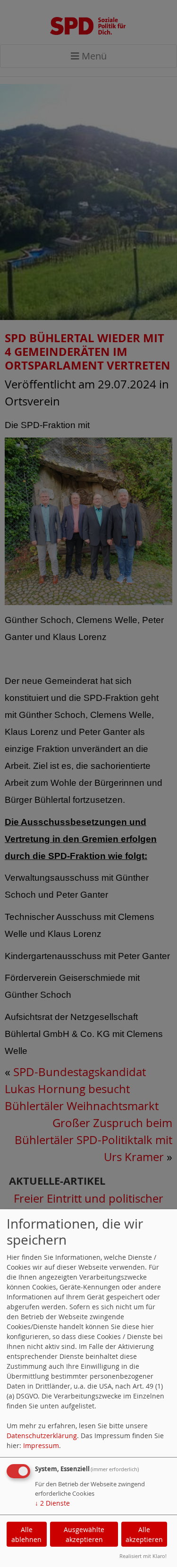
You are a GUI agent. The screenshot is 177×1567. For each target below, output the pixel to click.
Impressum (41, 1445)
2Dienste (52, 1503)
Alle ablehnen (26, 1534)
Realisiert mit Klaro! (143, 1555)
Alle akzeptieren (144, 1534)
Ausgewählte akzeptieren (84, 1534)
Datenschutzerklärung (42, 1435)
